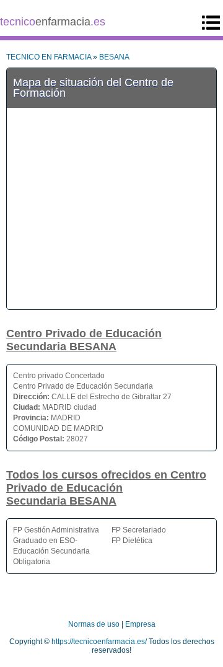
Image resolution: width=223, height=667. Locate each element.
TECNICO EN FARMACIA (48, 57)
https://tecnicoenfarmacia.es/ (99, 641)
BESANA (114, 57)
